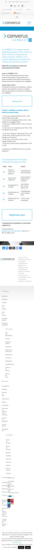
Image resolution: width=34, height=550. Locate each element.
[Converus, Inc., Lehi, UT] (11, 496)
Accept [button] (21, 547)
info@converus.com (24, 1)
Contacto (28, 9)
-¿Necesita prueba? (4, 318)
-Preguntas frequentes (5, 323)
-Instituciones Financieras (8, 350)
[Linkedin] (15, 6)
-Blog (3, 525)
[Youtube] (11, 6)
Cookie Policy (17, 542)
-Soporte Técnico (8, 468)
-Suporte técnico (4, 424)
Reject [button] (28, 547)
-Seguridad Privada (8, 342)
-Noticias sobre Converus (4, 514)
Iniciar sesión (19, 9)
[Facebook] (19, 6)
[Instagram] (22, 6)
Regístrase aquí (17, 215)
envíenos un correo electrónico (11, 231)
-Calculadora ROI (5, 429)
